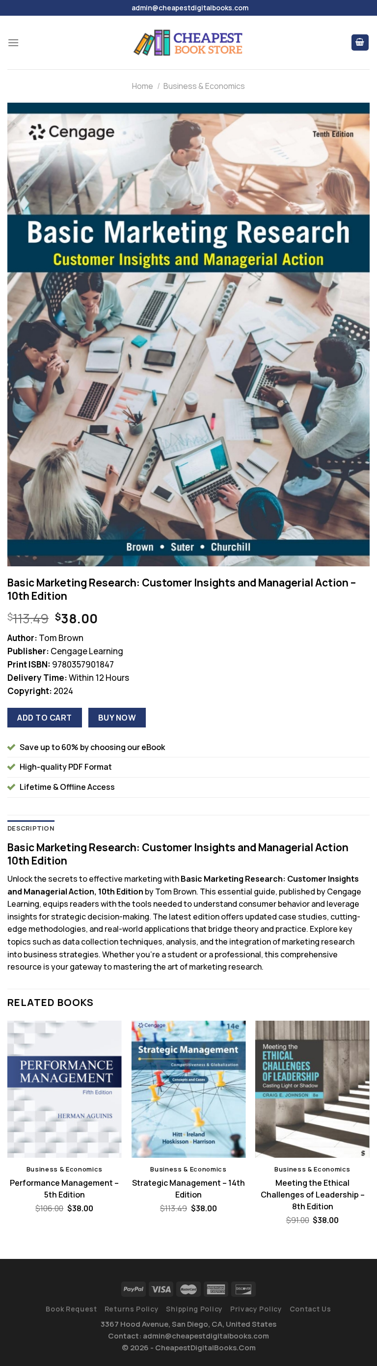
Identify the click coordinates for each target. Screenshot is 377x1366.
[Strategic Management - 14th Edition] (188, 1089)
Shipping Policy (194, 1308)
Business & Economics (204, 86)
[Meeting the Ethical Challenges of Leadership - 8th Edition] (312, 1089)
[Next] (369, 1131)
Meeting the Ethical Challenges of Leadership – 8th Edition (313, 1194)
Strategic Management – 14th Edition (188, 1188)
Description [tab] (30, 828)
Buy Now (117, 717)
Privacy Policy (256, 1308)
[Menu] (13, 42)
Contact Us (310, 1308)
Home (142, 86)
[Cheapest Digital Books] (188, 43)
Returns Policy (132, 1308)
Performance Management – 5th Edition (64, 1188)
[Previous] (7, 1131)
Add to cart (44, 717)
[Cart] (360, 42)
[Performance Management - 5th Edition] (64, 1089)
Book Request (71, 1308)
